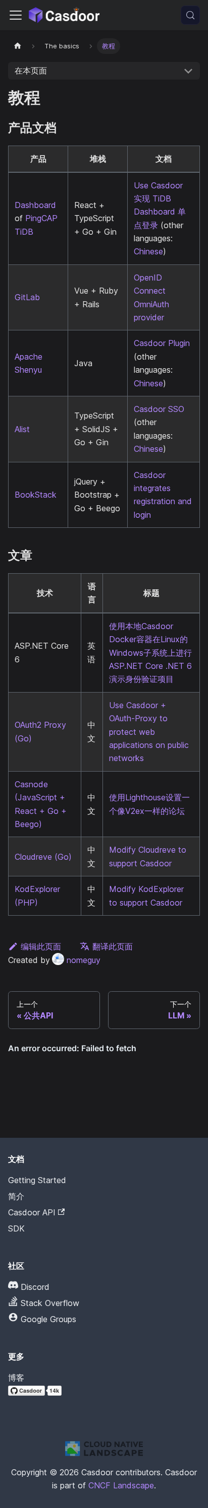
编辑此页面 (41, 946)
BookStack (36, 495)
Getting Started (37, 1180)
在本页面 (31, 70)
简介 (16, 1196)
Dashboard (35, 205)
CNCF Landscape (121, 1485)
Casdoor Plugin (162, 343)
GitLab (27, 297)
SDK (16, 1228)
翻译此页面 (112, 946)
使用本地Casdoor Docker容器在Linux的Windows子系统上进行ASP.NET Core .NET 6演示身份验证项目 (150, 652)
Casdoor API (32, 1212)
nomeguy (83, 960)
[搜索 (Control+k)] (190, 15)
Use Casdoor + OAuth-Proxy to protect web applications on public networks (149, 732)
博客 (16, 1378)
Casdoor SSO (159, 409)
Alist (22, 429)
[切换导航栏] (15, 15)
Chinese (148, 251)
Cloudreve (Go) (43, 857)
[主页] (17, 46)
